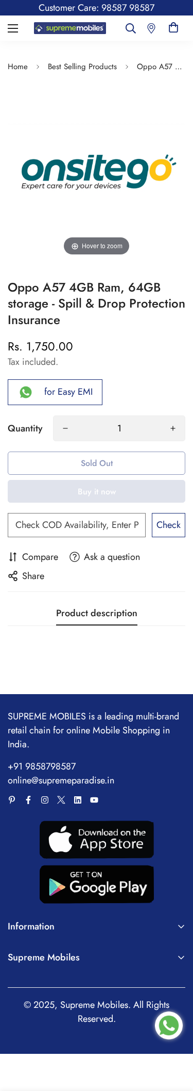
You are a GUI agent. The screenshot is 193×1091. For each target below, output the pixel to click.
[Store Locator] (151, 28)
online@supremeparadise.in (61, 780)
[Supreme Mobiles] (70, 28)
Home (18, 66)
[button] (173, 28)
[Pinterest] (12, 800)
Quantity (25, 428)
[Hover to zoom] (96, 168)
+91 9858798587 (42, 766)
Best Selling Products (82, 66)
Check (168, 525)
